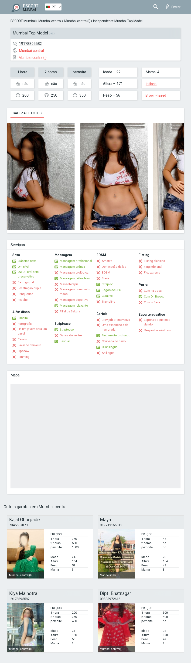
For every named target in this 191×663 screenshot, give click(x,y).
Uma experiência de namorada (115, 327)
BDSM (106, 272)
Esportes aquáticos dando (157, 322)
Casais (22, 339)
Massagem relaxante (74, 305)
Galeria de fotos (27, 113)
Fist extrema (152, 272)
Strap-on (107, 284)
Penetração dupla (29, 288)
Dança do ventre (71, 335)
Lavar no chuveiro (29, 345)
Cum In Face (152, 302)
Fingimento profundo (116, 335)
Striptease (67, 329)
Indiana (151, 84)
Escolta (23, 318)
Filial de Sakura (70, 311)
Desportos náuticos (157, 330)
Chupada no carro (114, 341)
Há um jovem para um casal (32, 331)
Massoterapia (69, 284)
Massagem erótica (72, 266)
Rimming (24, 357)
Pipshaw (23, 351)
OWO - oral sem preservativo (28, 274)
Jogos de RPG (111, 290)
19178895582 (30, 43)
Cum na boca (153, 290)
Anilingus (108, 353)
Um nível (23, 266)
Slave (105, 278)
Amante (107, 261)
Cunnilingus (109, 347)
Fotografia (25, 323)
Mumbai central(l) (77, 21)
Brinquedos (25, 294)
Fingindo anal (153, 266)
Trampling (108, 301)
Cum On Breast (154, 296)
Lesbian (65, 341)
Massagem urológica (74, 272)
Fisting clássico (154, 261)
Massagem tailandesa (75, 278)
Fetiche (22, 299)
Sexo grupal (26, 282)
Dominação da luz (114, 266)
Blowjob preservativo (116, 319)
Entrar (176, 7)
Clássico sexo (27, 261)
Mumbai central (49, 21)
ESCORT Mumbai (23, 21)
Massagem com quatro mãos (75, 292)
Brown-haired (156, 95)
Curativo (107, 296)
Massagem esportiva (74, 299)
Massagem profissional (76, 261)
